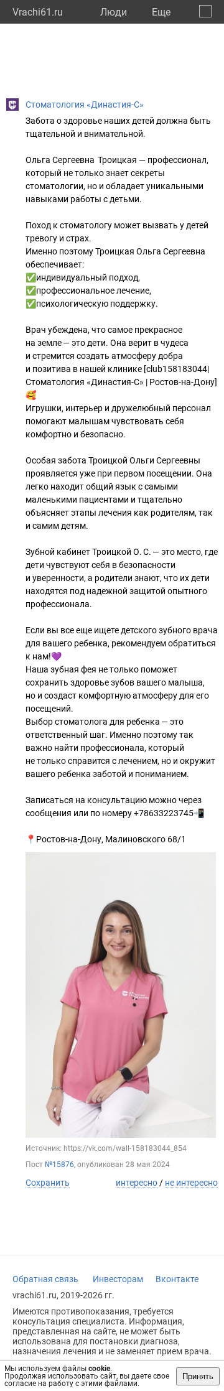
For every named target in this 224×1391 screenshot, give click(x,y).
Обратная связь (45, 1279)
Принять (197, 1376)
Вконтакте (177, 1279)
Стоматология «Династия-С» (85, 104)
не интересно (191, 1183)
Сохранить (48, 1183)
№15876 (59, 1164)
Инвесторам (118, 1279)
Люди (113, 12)
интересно (136, 1183)
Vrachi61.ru (37, 12)
